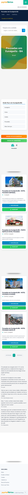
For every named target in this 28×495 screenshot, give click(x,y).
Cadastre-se (4, 479)
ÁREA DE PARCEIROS (22, 7)
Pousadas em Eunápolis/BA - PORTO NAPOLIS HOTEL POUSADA (14, 231)
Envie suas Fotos (5, 485)
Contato (3, 477)
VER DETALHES (14, 205)
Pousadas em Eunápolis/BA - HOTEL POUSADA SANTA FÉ (13, 329)
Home (2, 472)
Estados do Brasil (5, 474)
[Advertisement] (14, 85)
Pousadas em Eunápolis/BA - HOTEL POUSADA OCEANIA (13, 293)
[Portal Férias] (7, 3)
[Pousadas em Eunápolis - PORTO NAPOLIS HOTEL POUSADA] (14, 226)
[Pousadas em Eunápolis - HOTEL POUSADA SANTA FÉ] (14, 324)
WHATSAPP (15, 209)
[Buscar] (24, 30)
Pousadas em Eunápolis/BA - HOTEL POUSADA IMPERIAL (13, 191)
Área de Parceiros (5, 482)
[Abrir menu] (25, 2)
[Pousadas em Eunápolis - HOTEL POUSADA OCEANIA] (14, 288)
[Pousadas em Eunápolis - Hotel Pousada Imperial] (14, 186)
